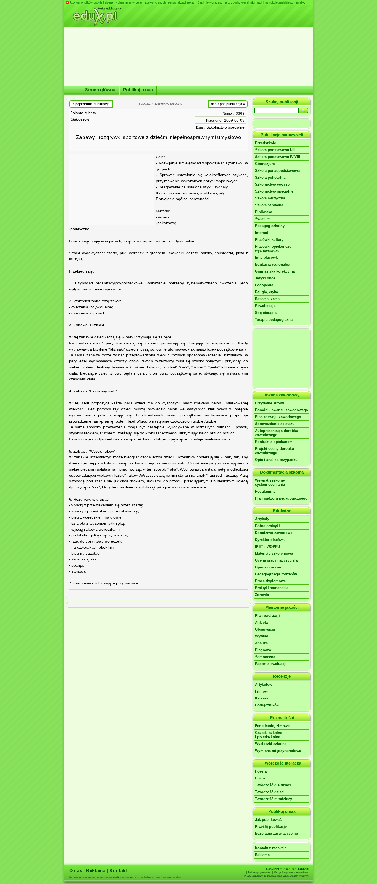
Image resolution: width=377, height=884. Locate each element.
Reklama (262, 855)
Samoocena (265, 657)
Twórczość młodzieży (273, 799)
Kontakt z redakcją (270, 848)
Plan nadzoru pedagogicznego (281, 498)
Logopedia (264, 285)
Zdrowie (262, 595)
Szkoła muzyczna (270, 198)
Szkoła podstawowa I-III (275, 150)
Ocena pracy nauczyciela (276, 560)
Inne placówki (267, 257)
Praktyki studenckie (271, 588)
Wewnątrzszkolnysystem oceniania (270, 482)
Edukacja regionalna (272, 264)
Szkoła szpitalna (269, 205)
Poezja (261, 771)
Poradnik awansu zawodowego (281, 410)
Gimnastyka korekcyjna (275, 271)
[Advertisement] (111, 189)
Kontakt (118, 870)
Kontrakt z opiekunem (274, 442)
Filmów (261, 691)
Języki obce (265, 278)
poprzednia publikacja (91, 104)
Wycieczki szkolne (270, 744)
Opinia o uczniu (268, 567)
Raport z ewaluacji (270, 664)
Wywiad (261, 636)
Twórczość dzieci (270, 792)
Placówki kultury (269, 239)
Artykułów (263, 684)
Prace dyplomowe (270, 581)
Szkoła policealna (270, 177)
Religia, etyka (266, 292)
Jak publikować (268, 820)
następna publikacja (228, 104)
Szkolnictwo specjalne (225, 127)
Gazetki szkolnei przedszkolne (268, 735)
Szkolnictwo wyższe (272, 184)
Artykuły (262, 519)
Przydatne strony (269, 403)
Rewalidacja (265, 306)
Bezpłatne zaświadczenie (276, 833)
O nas (75, 870)
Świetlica (262, 219)
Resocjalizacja (267, 299)
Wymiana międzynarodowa (278, 751)
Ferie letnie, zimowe (272, 726)
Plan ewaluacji (267, 615)
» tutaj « (299, 2)
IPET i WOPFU (267, 546)
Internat (261, 233)
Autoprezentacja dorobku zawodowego (276, 433)
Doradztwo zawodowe (273, 533)
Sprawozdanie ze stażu (274, 424)
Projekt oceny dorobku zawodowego (274, 451)
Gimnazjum (265, 164)
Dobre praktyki (267, 526)
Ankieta (261, 622)
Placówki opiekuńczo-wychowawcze (274, 248)
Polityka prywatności (259, 872)
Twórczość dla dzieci (273, 785)
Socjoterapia (266, 313)
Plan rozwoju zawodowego (278, 417)
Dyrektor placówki (270, 540)
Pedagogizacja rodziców (276, 574)
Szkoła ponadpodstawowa (277, 171)
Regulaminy (265, 491)
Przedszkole (265, 143)
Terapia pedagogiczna (274, 319)
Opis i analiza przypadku (276, 460)
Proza (260, 778)
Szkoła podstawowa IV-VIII (277, 157)
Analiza (261, 643)
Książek (261, 698)
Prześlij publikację (271, 826)
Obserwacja (265, 629)
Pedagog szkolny (270, 226)
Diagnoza (263, 650)
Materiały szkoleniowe (274, 553)
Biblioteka (263, 212)
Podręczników (267, 705)
